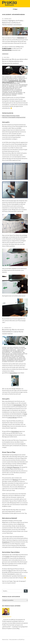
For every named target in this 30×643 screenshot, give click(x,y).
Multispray (15, 479)
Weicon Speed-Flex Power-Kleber (11, 115)
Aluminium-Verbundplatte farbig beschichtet (13, 117)
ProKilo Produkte (6, 48)
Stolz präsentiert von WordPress (16, 639)
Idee (10, 570)
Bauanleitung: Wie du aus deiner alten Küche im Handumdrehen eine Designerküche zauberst (15, 61)
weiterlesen (5, 53)
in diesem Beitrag (11, 417)
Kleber (25, 414)
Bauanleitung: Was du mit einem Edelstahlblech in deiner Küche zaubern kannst (13, 332)
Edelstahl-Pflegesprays (13, 467)
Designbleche (5, 542)
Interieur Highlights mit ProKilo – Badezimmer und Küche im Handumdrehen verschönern (13, 23)
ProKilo (7, 556)
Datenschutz (5, 639)
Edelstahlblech (13, 373)
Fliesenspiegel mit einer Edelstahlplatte (14, 81)
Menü (15, 9)
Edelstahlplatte (18, 405)
